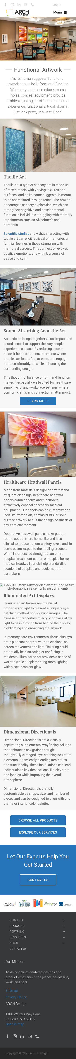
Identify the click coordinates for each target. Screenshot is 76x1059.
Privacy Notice (16, 997)
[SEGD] (38, 901)
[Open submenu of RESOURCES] (64, 937)
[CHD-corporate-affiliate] (24, 901)
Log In (56, 4)
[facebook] (5, 4)
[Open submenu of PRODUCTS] (64, 926)
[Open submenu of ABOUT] (64, 943)
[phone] (32, 4)
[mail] (25, 4)
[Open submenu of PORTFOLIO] (64, 931)
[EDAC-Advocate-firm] (10, 903)
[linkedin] (19, 4)
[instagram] (12, 4)
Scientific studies (16, 233)
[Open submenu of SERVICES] (64, 920)
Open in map (15, 1024)
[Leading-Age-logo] (50, 903)
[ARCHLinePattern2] (18, 10)
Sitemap (12, 990)
